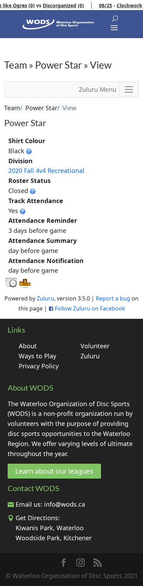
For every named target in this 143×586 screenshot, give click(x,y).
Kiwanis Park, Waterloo (50, 528)
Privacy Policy (39, 366)
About (28, 346)
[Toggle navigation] (128, 89)
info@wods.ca (64, 504)
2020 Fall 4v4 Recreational (46, 170)
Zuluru (45, 298)
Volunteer (95, 346)
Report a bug (113, 298)
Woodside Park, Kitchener (54, 538)
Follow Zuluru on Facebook (90, 308)
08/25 (102, 5)
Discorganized (56, 5)
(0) (28, 5)
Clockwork (126, 5)
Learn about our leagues (54, 471)
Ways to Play (37, 356)
